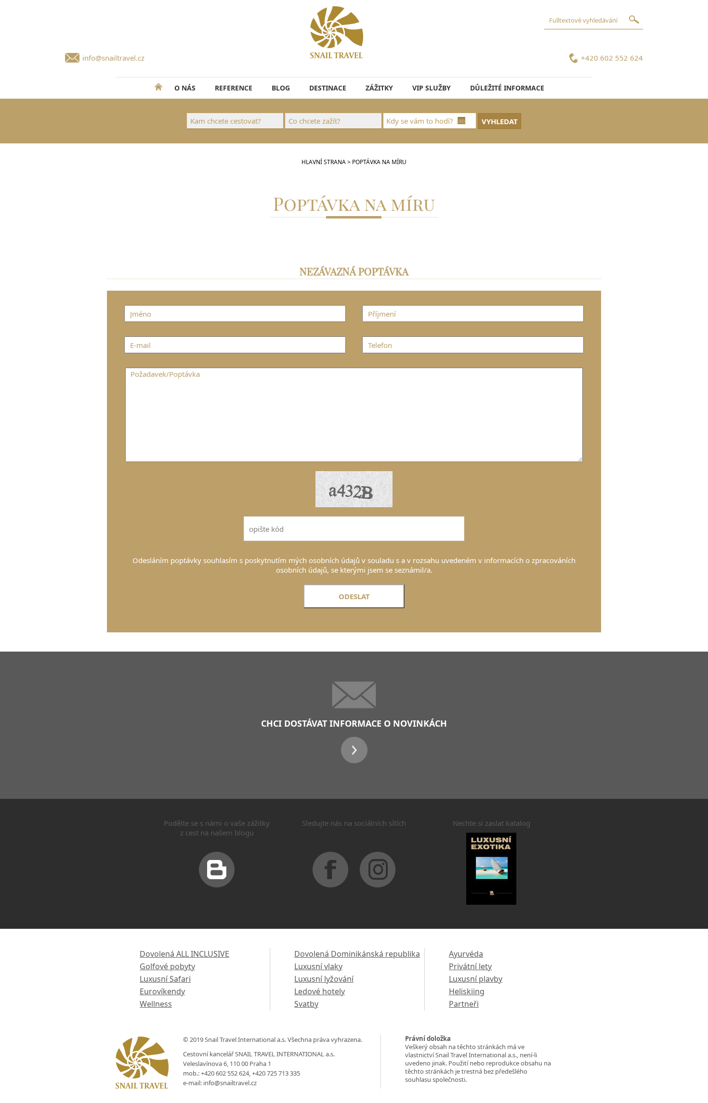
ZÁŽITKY (379, 87)
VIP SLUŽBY (431, 87)
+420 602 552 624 (612, 58)
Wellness (156, 1004)
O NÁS (185, 87)
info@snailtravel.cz (113, 58)
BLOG (281, 87)
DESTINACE (327, 87)
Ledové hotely (319, 991)
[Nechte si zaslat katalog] (491, 872)
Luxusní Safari (165, 979)
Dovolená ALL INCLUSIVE (184, 954)
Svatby (306, 1004)
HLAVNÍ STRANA (324, 162)
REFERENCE (233, 87)
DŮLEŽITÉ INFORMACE (507, 87)
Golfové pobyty (167, 966)
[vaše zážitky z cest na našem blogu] (216, 873)
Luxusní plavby (475, 979)
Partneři (464, 1004)
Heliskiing (467, 991)
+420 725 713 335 (276, 1073)
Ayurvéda (466, 954)
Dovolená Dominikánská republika (357, 954)
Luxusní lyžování (324, 979)
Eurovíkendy (162, 991)
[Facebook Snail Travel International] (330, 873)
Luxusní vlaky (318, 966)
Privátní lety (470, 966)
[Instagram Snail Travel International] (377, 873)
